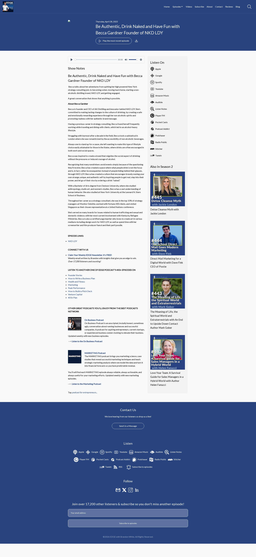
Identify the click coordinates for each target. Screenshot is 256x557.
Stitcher (159, 149)
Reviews (229, 6)
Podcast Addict (162, 129)
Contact (219, 6)
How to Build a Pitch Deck (80, 291)
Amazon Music (162, 95)
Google (158, 75)
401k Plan (72, 297)
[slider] (95, 59)
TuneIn (158, 155)
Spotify (158, 82)
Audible (159, 102)
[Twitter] (124, 489)
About (210, 6)
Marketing (73, 284)
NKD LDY (72, 241)
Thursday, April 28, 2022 (107, 21)
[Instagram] (130, 489)
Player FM (160, 115)
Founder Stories (75, 275)
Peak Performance (76, 288)
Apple (158, 69)
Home (167, 6)
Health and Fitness (76, 281)
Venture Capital (75, 294)
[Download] (136, 40)
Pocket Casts (161, 122)
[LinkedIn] (137, 489)
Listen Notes (161, 109)
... (84, 392)
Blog (238, 6)
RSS (120, 467)
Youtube (159, 89)
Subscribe (199, 6)
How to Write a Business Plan (81, 278)
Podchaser (160, 135)
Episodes (177, 6)
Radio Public (161, 142)
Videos (189, 6)
